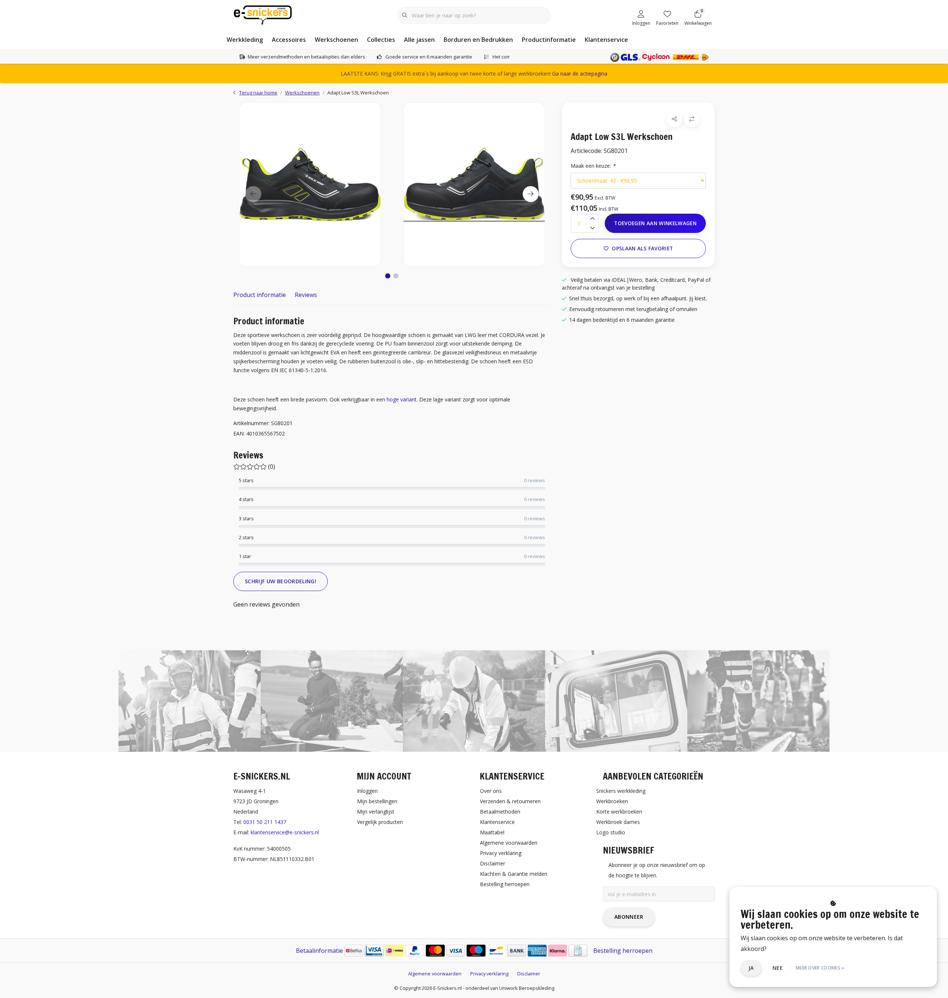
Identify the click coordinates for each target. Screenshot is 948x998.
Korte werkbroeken (619, 811)
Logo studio (610, 832)
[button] (387, 275)
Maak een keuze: (593, 165)
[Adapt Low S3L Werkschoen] (310, 184)
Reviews (306, 295)
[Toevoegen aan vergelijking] (692, 119)
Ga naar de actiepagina (579, 73)
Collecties (381, 40)
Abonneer (629, 916)
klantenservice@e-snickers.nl (285, 832)
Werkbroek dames (618, 821)
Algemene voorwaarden (434, 973)
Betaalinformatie (319, 951)
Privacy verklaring (489, 973)
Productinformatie (549, 40)
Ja (751, 967)
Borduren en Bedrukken (478, 40)
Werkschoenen (336, 40)
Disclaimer (528, 973)
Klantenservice (606, 40)
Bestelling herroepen (622, 951)
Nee (777, 967)
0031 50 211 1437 (264, 821)
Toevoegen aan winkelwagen (655, 223)
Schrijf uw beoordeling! (280, 581)
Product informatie (259, 295)
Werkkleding (245, 40)
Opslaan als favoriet (642, 248)
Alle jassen (419, 40)
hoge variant (402, 399)
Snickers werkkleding (620, 790)
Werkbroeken (612, 801)
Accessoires (289, 40)
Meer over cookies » (820, 968)
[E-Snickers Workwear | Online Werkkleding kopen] (262, 14)
